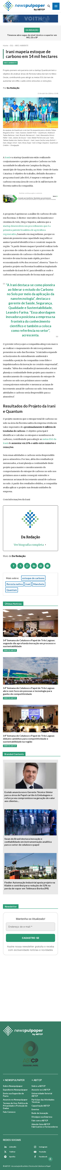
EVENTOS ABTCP (10, 650)
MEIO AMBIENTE (21, 45)
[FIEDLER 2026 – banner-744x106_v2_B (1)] (30, 19)
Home (5, 45)
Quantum (11, 589)
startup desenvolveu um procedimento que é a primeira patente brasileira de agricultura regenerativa (26, 230)
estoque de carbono (33, 578)
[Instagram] (35, 1147)
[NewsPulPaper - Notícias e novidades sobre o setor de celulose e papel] (30, 1031)
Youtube (42, 1152)
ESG (11, 45)
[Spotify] (5, 1156)
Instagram (43, 1147)
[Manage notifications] (50, 1159)
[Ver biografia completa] (45, 544)
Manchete (38, 584)
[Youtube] (35, 1152)
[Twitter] (5, 1152)
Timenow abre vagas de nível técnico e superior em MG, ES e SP (32, 36)
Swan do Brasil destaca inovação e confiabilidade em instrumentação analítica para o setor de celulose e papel (28, 841)
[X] (20, 566)
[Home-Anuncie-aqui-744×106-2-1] (30, 199)
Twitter (12, 1152)
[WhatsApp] (27, 566)
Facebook (43, 1156)
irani (27, 584)
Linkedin (12, 1147)
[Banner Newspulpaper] (30, 987)
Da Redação (13, 88)
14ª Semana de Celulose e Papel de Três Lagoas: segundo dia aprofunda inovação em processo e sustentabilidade (29, 643)
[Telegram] (47, 566)
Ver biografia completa (29, 544)
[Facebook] (13, 566)
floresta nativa (14, 584)
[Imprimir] (41, 566)
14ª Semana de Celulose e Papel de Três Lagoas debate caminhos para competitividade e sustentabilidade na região (28, 738)
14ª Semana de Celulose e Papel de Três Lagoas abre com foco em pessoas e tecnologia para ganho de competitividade (28, 691)
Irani (7, 157)
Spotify (12, 1156)
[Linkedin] (34, 566)
